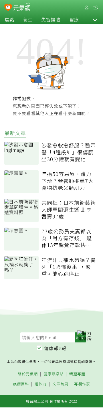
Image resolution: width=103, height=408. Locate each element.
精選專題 (77, 374)
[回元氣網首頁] (21, 7)
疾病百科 (21, 384)
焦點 (9, 19)
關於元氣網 (28, 374)
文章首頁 (60, 384)
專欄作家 (82, 384)
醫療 (74, 19)
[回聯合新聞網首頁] (8, 8)
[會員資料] (86, 7)
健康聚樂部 (53, 374)
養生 (28, 19)
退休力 (41, 384)
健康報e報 (55, 348)
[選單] (95, 7)
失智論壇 (51, 19)
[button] (95, 19)
